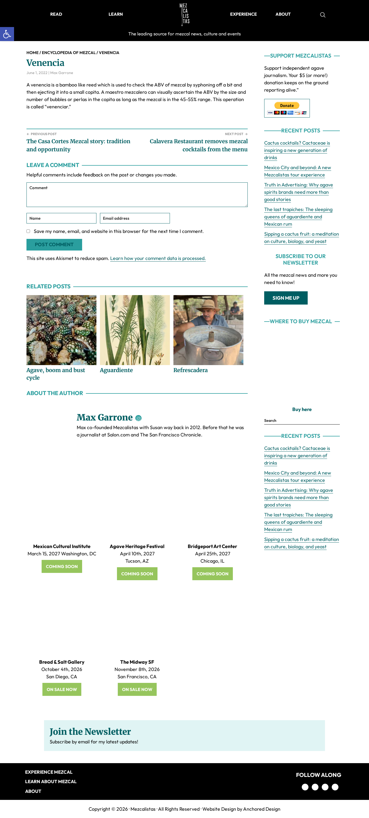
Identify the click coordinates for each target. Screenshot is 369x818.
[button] (7, 34)
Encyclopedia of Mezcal (69, 52)
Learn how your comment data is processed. (158, 258)
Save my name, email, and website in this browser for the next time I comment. (119, 231)
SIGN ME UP (286, 298)
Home (32, 52)
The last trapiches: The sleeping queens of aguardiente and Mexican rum (298, 216)
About (33, 791)
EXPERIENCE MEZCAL (49, 772)
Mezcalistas (143, 809)
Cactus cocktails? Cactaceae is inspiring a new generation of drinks (297, 150)
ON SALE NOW (62, 689)
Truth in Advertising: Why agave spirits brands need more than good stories (298, 192)
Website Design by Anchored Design (241, 809)
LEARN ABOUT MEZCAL (51, 781)
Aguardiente (116, 370)
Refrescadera (190, 370)
